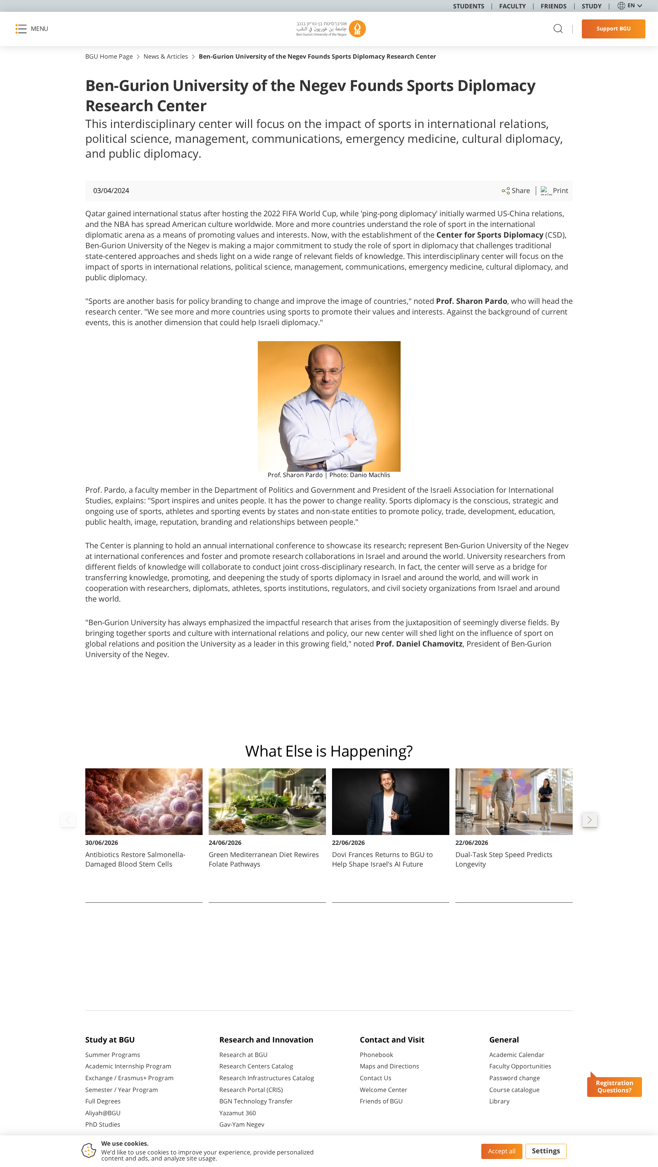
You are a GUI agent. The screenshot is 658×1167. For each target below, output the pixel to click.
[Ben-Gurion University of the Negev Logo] (331, 29)
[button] (34, 29)
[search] (558, 29)
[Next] (590, 820)
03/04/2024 (111, 191)
